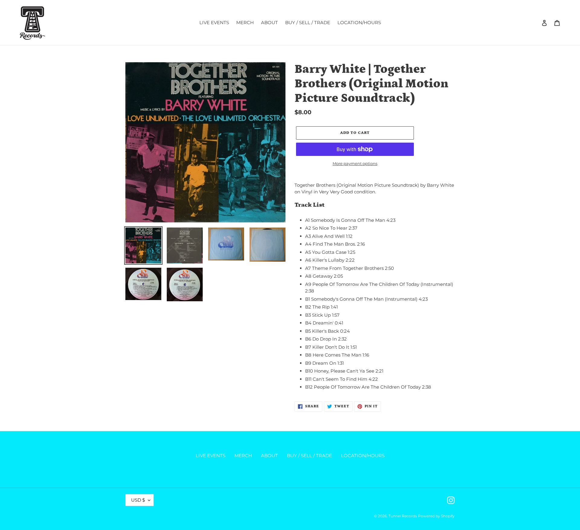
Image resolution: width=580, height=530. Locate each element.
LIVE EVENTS (210, 455)
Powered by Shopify (436, 516)
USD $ (138, 500)
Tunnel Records (402, 516)
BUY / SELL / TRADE (309, 455)
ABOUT (269, 455)
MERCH (243, 455)
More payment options (355, 163)
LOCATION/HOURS (363, 455)
